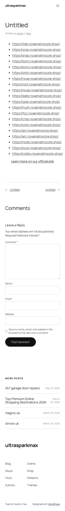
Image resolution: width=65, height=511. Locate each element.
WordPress (54, 504)
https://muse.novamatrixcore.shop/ (37, 90)
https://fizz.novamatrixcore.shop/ (35, 113)
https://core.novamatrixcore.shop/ (36, 125)
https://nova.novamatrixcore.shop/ (36, 78)
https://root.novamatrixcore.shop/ (36, 84)
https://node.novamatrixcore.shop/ (37, 142)
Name (9, 283)
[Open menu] (58, 6)
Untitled (15, 190)
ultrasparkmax (15, 5)
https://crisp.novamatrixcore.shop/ (36, 119)
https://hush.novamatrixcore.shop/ (37, 107)
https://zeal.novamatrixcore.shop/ (36, 102)
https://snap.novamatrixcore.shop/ (36, 55)
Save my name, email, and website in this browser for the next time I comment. (31, 331)
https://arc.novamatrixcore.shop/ (35, 136)
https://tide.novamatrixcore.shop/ (36, 44)
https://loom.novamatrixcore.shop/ (36, 61)
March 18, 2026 (51, 412)
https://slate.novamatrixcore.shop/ (36, 96)
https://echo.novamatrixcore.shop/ (37, 67)
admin (20, 33)
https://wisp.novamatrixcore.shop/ (36, 49)
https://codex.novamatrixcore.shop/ (37, 153)
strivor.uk (12, 423)
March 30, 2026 (55, 400)
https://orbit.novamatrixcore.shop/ (36, 73)
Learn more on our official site (32, 161)
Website (9, 314)
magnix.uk (12, 413)
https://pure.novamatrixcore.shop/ (36, 148)
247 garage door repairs (22, 388)
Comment (11, 242)
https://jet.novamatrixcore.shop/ (35, 130)
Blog (28, 33)
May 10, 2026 (53, 388)
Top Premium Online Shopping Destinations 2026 (25, 400)
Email (8, 298)
